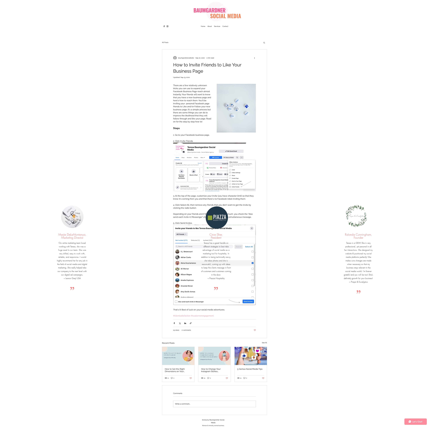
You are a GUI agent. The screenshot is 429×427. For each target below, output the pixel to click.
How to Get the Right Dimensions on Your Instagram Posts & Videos (177, 370)
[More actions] (254, 58)
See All (264, 343)
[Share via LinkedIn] (185, 323)
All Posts (165, 42)
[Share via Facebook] (174, 323)
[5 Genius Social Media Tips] (251, 356)
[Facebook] (164, 26)
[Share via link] (191, 323)
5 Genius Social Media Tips (249, 369)
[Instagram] (167, 26)
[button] (264, 42)
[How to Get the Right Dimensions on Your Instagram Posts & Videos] (178, 356)
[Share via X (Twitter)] (180, 323)
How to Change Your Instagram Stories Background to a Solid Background (211, 370)
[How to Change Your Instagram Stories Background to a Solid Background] (214, 356)
